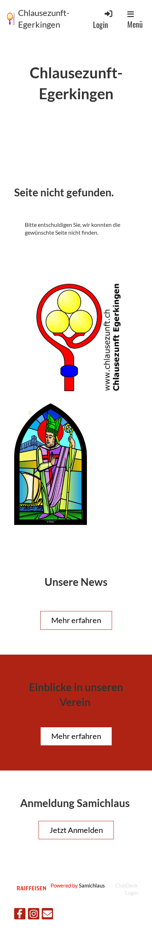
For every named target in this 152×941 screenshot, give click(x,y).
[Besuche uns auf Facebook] (19, 915)
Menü (135, 23)
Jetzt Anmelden (76, 830)
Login (100, 24)
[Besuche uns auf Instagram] (33, 915)
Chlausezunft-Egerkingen (43, 18)
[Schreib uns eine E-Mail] (47, 915)
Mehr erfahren (76, 620)
